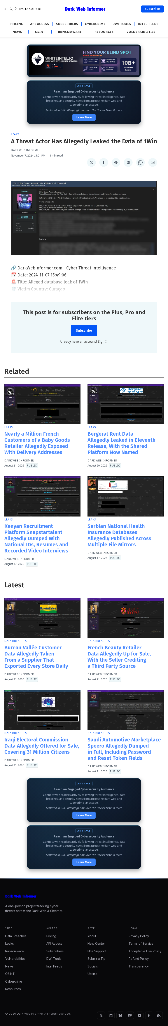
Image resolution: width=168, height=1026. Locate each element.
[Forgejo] (149, 1015)
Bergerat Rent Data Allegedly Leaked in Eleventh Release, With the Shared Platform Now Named (122, 443)
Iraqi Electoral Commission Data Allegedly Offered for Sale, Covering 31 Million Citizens (41, 746)
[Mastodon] (130, 1015)
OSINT (40, 32)
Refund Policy (139, 958)
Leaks (15, 134)
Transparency (139, 966)
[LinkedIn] (111, 1015)
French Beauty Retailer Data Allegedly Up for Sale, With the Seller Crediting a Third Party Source (119, 657)
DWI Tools (121, 24)
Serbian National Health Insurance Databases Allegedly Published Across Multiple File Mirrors (119, 535)
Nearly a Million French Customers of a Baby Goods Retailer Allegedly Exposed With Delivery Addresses (37, 443)
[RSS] (159, 1015)
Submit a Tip (96, 958)
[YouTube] (140, 1015)
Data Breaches (15, 641)
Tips (21, 9)
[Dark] (6, 9)
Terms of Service (141, 943)
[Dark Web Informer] (84, 896)
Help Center (96, 943)
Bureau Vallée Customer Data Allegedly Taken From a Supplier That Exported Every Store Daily (36, 657)
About (92, 936)
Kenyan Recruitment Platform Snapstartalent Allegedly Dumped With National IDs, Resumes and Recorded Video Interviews (36, 538)
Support (35, 9)
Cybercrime (95, 24)
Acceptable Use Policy (145, 951)
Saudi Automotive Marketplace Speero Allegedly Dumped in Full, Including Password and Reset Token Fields (124, 749)
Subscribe (152, 9)
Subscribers (67, 24)
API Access (39, 24)
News (17, 32)
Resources (104, 32)
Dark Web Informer (25, 150)
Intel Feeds (148, 24)
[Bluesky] (120, 1015)
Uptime (93, 974)
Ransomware (70, 32)
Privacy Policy (139, 936)
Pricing (16, 24)
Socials (93, 966)
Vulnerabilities (141, 32)
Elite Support (97, 951)
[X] (101, 1015)
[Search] (11, 9)
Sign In (103, 341)
